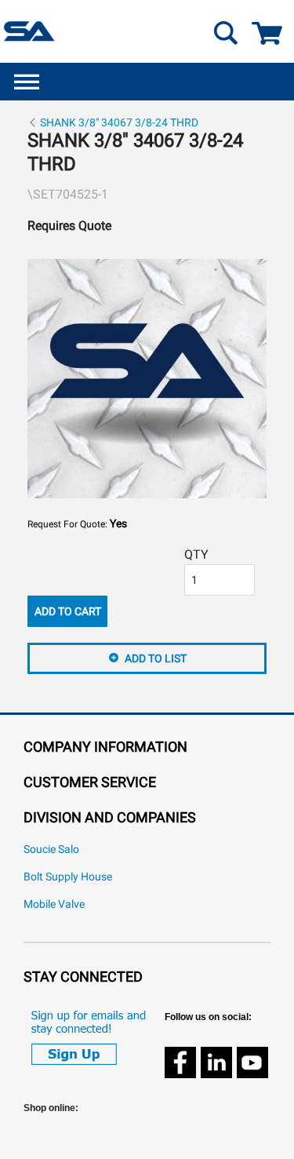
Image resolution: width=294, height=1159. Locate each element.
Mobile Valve (54, 904)
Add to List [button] (156, 658)
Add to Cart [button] (67, 611)
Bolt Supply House (68, 877)
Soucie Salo (51, 849)
